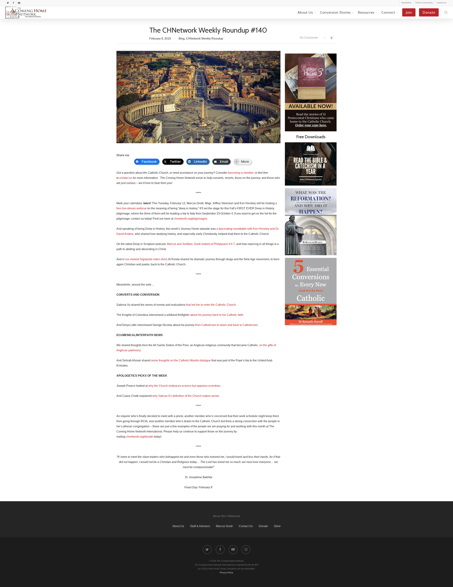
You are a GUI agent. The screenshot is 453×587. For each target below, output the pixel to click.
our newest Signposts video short (146, 259)
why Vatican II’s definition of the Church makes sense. (186, 395)
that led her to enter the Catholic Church (211, 304)
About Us (178, 526)
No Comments (308, 37)
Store (277, 526)
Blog (182, 38)
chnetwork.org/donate (139, 436)
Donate (263, 526)
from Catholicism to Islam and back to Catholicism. (226, 324)
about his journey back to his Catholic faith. (217, 314)
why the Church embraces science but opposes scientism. (184, 385)
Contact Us (246, 526)
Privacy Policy (226, 572)
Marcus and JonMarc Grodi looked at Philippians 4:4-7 (201, 243)
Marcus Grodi (224, 526)
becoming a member (240, 172)
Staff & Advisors (200, 526)
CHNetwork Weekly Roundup (204, 38)
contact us (125, 177)
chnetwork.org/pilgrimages (190, 218)
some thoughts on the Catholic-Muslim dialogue (181, 360)
